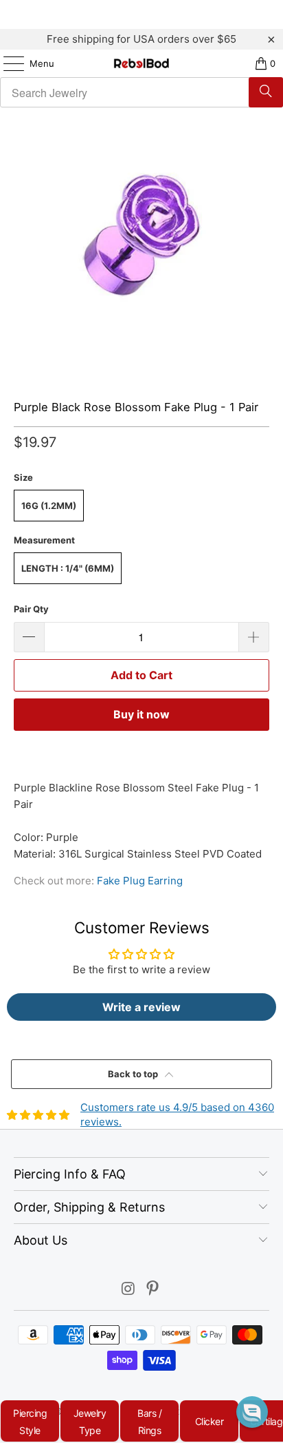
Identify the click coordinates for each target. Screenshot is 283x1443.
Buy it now (141, 714)
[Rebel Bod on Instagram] (128, 1289)
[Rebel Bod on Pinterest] (153, 1289)
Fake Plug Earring (140, 880)
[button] (252, 1412)
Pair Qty (31, 608)
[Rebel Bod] (141, 63)
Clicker (209, 1421)
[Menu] (7, 63)
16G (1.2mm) (48, 505)
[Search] (266, 92)
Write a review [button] (141, 1007)
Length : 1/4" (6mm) (67, 568)
